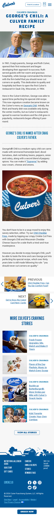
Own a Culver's (31, 465)
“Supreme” (31, 161)
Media (33, 500)
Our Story (8, 467)
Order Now (27, 512)
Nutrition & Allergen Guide (12, 462)
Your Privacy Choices (12, 502)
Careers (28, 461)
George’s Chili (30, 105)
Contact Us (8, 482)
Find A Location (33, 4)
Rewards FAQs (30, 472)
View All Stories (27, 433)
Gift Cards (8, 471)
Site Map (7, 500)
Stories (28, 468)
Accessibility (24, 500)
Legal (15, 500)
